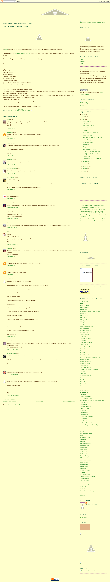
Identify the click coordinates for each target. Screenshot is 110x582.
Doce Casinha (84, 388)
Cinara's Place (84, 344)
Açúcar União (83, 313)
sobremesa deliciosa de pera (22, 53)
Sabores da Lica (84, 458)
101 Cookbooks (84, 301)
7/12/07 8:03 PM (12, 190)
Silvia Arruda (10, 270)
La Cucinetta (83, 418)
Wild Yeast (83, 493)
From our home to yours (86, 398)
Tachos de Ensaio (85, 470)
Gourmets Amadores (85, 406)
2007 (83, 119)
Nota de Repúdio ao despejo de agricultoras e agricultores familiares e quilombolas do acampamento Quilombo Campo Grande (92, 211)
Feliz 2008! (86, 123)
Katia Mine (10, 132)
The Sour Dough (84, 478)
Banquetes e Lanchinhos (86, 326)
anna (8, 119)
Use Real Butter (84, 487)
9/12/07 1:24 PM (12, 366)
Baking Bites (83, 322)
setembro (86, 166)
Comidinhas (83, 353)
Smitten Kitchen (84, 464)
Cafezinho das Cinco (85, 330)
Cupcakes (82, 371)
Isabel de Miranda (12, 168)
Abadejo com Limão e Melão (90, 154)
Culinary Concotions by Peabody (89, 369)
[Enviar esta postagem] (31, 110)
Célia (8, 194)
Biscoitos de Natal (88, 142)
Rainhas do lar (84, 453)
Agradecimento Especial (89, 128)
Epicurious (83, 394)
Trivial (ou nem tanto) (86, 484)
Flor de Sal (10, 159)
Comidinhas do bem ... (86, 355)
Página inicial (39, 401)
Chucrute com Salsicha (86, 342)
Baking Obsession (85, 324)
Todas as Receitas (24, 110)
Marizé (9, 143)
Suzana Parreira (11, 353)
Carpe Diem (83, 336)
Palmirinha (83, 439)
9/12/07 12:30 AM (12, 349)
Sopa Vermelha (84, 466)
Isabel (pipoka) (11, 177)
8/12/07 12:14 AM (12, 218)
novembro (86, 161)
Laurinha (9, 279)
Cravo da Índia (84, 365)
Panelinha (82, 441)
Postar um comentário (9, 399)
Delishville (82, 382)
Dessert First (83, 384)
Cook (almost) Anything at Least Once (90, 357)
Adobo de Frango (87, 135)
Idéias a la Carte (84, 408)
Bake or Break (84, 315)
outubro (85, 164)
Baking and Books (85, 320)
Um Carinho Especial (88, 125)
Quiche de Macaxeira (86, 451)
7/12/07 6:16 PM (12, 164)
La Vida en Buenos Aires (86, 423)
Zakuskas (82, 495)
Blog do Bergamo (84, 328)
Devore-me (83, 386)
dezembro (86, 121)
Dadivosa (82, 377)
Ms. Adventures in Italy (86, 433)
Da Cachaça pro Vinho (86, 375)
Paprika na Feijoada (85, 443)
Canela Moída (84, 332)
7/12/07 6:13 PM (12, 155)
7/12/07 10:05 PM (12, 207)
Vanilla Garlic (83, 489)
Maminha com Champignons (90, 132)
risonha (9, 222)
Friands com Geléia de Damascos (92, 158)
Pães (81, 59)
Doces (12, 110)
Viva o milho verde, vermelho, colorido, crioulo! (92, 220)
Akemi (8, 340)
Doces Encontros (84, 390)
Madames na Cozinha (86, 429)
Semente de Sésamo (85, 460)
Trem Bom (83, 482)
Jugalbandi (83, 410)
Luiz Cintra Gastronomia (86, 427)
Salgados (82, 61)
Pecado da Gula (84, 445)
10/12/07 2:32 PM (12, 375)
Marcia (9, 261)
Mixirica (82, 431)
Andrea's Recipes (84, 307)
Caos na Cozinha (84, 334)
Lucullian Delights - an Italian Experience (91, 425)
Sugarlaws (83, 468)
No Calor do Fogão (85, 437)
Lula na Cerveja (87, 139)
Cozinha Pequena (85, 363)
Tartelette (82, 472)
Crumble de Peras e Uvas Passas (15, 26)
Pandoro (85, 130)
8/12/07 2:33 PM (12, 257)
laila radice (10, 203)
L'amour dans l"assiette (86, 416)
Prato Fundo (83, 449)
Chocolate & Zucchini (85, 338)
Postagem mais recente (9, 401)
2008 (83, 116)
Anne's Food (83, 309)
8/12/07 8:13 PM (12, 336)
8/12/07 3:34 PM (12, 275)
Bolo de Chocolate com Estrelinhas (92, 137)
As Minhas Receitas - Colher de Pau (90, 311)
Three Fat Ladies (84, 480)
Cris (8, 370)
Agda (81, 303)
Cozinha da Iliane (84, 359)
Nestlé (81, 435)
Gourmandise (83, 404)
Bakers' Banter (84, 317)
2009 (83, 114)
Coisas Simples (84, 348)
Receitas (82, 107)
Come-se (82, 351)
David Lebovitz (84, 379)
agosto (85, 168)
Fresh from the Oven (85, 396)
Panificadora (86, 156)
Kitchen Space (84, 414)
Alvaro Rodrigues (84, 305)
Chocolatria (83, 340)
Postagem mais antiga (69, 401)
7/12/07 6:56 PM (12, 173)
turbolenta (9, 248)
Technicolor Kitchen (85, 474)
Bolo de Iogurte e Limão (89, 149)
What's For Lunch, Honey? (87, 491)
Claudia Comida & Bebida (87, 346)
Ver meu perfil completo (93, 506)
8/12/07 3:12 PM (12, 266)
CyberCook (87, 107)
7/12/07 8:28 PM (12, 199)
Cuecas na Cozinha (85, 367)
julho (84, 171)
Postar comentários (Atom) (15, 404)
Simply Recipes (84, 462)
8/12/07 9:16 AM (12, 227)
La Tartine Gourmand (86, 420)
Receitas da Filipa (85, 456)
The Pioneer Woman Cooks (87, 476)
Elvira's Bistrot (84, 392)
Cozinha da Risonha (85, 361)
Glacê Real (86, 144)
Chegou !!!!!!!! (86, 146)
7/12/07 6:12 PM (12, 139)
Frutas (17, 110)
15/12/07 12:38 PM (13, 395)
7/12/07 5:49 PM (12, 128)
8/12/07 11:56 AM (12, 244)
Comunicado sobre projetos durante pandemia (92, 218)
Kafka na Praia (84, 412)
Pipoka (6, 49)
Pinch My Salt (83, 447)
